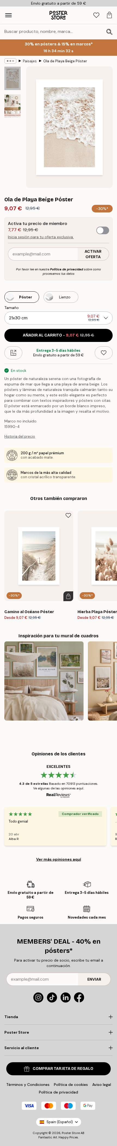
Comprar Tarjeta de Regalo (63, 1068)
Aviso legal (101, 1084)
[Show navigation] (8, 15)
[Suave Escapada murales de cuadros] (44, 681)
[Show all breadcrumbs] (10, 61)
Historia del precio (19, 436)
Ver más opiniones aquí (58, 859)
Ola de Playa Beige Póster (65, 61)
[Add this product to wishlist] (104, 352)
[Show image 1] (12, 78)
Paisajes (30, 61)
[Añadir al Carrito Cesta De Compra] (68, 596)
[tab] (96, 15)
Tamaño (11, 307)
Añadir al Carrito (58, 335)
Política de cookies (71, 1084)
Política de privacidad (66, 269)
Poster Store (71, 1133)
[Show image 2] (12, 106)
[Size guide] (13, 352)
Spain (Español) (60, 1122)
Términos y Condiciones (28, 1084)
